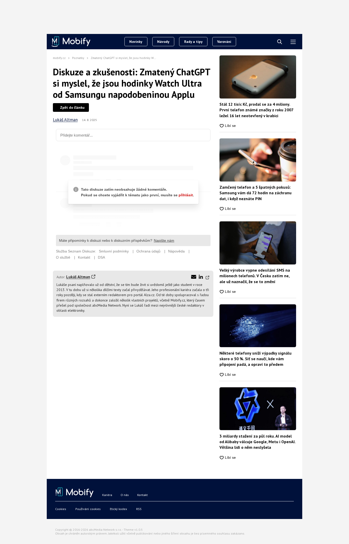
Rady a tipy (193, 41)
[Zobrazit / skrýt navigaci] (293, 42)
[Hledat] (279, 42)
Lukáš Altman (65, 120)
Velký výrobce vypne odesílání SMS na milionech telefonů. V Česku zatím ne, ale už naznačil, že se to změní (254, 276)
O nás (125, 495)
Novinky (135, 41)
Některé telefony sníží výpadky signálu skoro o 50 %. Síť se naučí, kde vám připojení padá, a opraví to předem (255, 358)
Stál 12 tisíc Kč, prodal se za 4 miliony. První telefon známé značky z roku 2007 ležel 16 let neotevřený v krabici (256, 110)
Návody (163, 41)
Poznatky (78, 58)
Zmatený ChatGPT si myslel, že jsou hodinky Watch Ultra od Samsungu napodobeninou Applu (154, 58)
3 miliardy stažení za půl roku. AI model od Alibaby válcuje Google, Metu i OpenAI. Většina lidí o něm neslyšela (257, 441)
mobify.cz (59, 58)
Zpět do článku (72, 107)
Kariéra (107, 495)
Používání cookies (88, 509)
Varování (224, 41)
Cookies (60, 509)
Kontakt (142, 495)
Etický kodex (118, 509)
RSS (139, 509)
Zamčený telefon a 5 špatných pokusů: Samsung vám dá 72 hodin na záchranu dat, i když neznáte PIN (255, 193)
